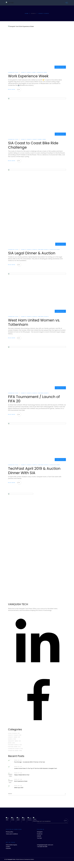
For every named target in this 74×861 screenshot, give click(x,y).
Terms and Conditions (12, 834)
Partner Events (43, 249)
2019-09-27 (60, 387)
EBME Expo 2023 (18, 787)
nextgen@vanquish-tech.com (45, 845)
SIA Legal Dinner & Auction (31, 253)
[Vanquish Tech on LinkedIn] (37, 669)
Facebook (39, 834)
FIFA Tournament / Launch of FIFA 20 (34, 399)
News (34, 72)
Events (33, 13)
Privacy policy (9, 832)
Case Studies (12, 733)
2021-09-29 (60, 134)
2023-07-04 (60, 67)
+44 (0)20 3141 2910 (42, 846)
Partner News (13, 746)
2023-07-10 (18, 766)
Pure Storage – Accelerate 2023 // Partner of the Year (29, 762)
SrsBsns (32, 859)
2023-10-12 (18, 760)
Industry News (13, 741)
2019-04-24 (60, 459)
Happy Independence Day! (21, 775)
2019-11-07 (60, 244)
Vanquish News (42, 72)
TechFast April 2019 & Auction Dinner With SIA (34, 470)
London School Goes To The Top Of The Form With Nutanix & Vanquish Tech (35, 768)
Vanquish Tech (13, 72)
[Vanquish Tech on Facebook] (37, 727)
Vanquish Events (14, 748)
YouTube (39, 838)
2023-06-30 (18, 785)
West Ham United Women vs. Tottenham (34, 322)
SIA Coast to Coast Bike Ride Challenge (33, 145)
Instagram (40, 832)
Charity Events (26, 72)
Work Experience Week (28, 76)
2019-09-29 (60, 311)
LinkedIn (39, 836)
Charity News (37, 139)
